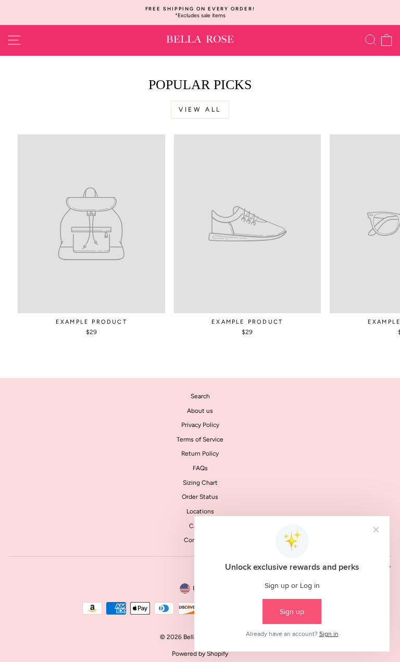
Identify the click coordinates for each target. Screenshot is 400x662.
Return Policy (200, 453)
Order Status (200, 496)
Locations (200, 511)
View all (200, 109)
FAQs (200, 468)
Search (200, 396)
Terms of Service (200, 439)
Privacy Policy (200, 424)
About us (200, 410)
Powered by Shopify (200, 653)
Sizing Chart (200, 482)
